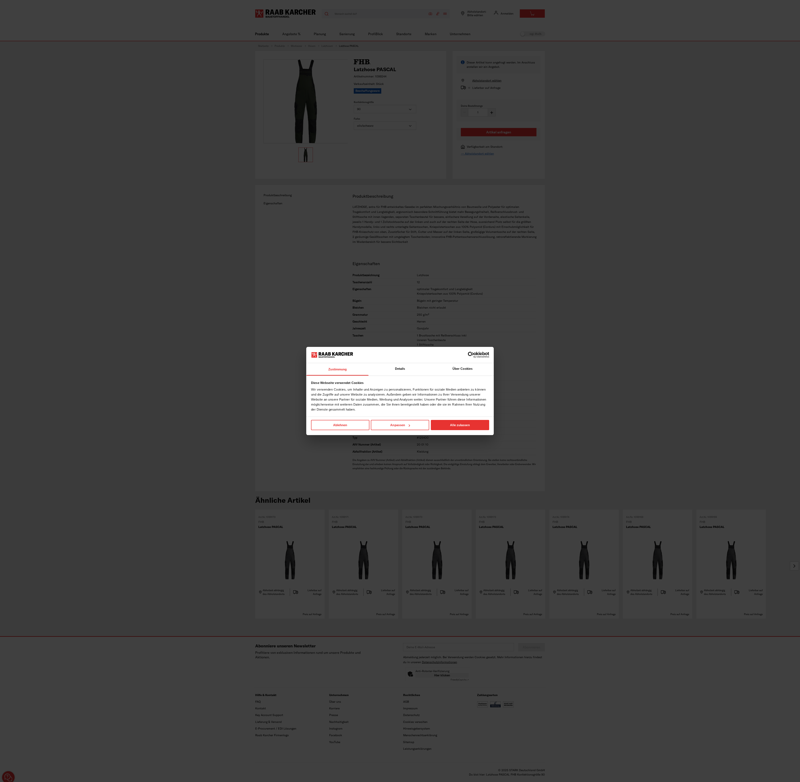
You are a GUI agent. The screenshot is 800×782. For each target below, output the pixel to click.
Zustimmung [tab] (337, 369)
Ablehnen (340, 425)
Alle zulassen (460, 425)
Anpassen (397, 425)
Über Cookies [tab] (462, 368)
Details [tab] (400, 368)
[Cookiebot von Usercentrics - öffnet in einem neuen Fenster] (471, 355)
